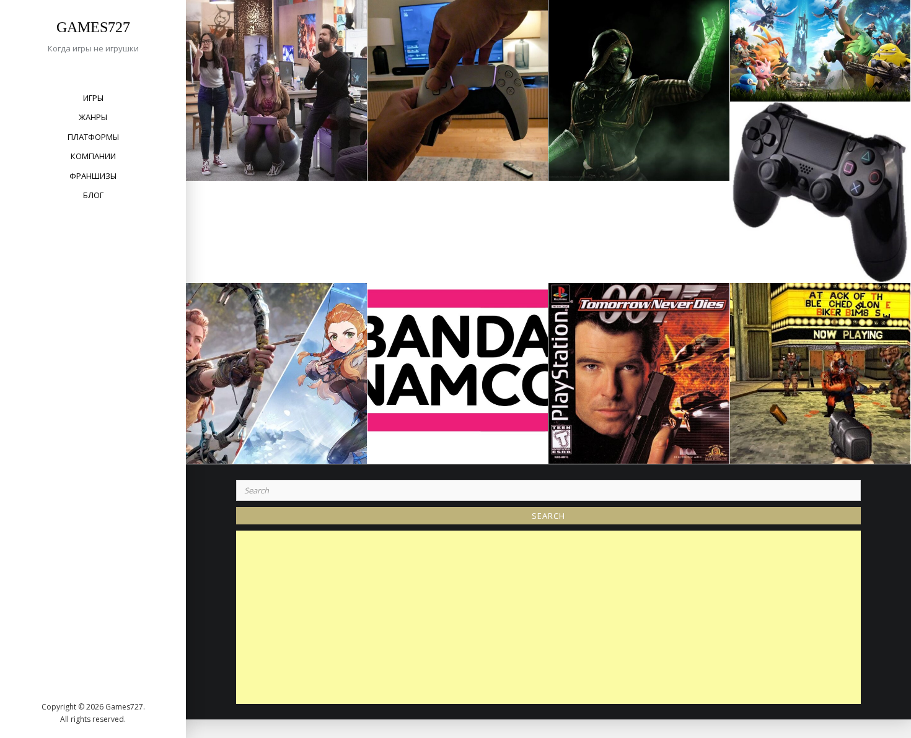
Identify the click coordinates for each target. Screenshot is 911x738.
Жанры (93, 117)
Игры (93, 97)
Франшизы (93, 175)
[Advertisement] (551, 617)
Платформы (93, 136)
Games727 (93, 27)
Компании (93, 156)
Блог (93, 195)
